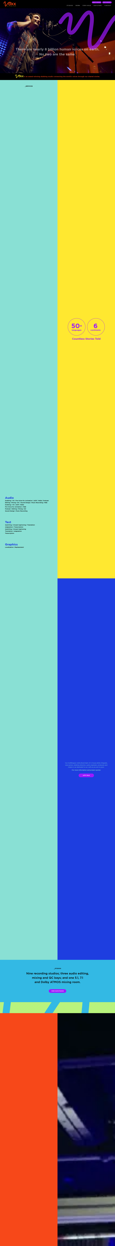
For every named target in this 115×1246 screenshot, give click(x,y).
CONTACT (107, 5)
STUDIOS (70, 5)
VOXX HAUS (87, 5)
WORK (78, 5)
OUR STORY (98, 5)
